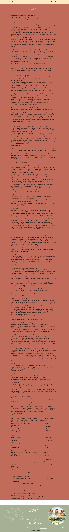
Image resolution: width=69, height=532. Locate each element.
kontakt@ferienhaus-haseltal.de (35, 523)
